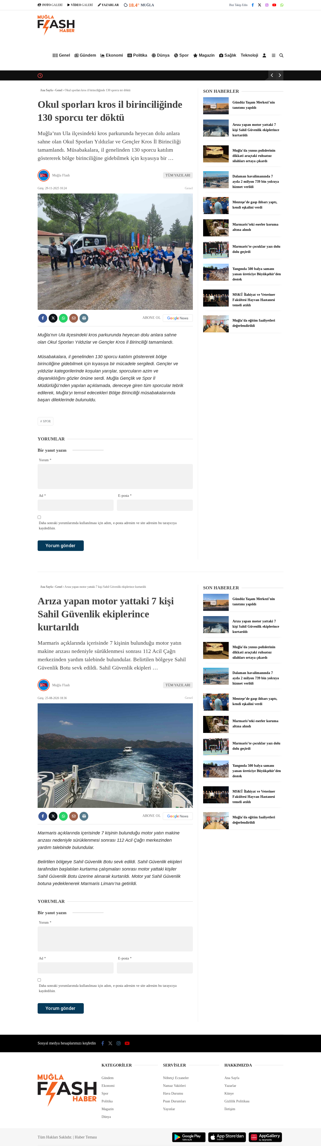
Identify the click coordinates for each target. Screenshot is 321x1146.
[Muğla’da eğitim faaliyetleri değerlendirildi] (216, 331)
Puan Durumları (174, 1101)
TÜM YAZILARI (178, 175)
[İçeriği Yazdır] (83, 318)
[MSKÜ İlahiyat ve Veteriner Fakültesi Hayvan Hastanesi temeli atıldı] (216, 305)
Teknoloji (249, 55)
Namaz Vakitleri (174, 1086)
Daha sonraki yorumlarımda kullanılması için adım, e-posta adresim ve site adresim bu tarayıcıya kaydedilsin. (108, 525)
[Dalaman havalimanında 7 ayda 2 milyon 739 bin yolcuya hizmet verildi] (216, 187)
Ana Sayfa (231, 1078)
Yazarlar (230, 1086)
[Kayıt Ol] (265, 55)
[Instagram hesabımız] (266, 5)
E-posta (125, 496)
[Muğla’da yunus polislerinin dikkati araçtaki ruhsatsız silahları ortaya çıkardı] (216, 161)
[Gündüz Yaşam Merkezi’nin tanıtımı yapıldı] (216, 113)
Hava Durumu (173, 1093)
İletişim (229, 1109)
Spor (184, 55)
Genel (64, 55)
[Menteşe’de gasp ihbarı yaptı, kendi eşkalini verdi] (216, 213)
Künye (229, 1093)
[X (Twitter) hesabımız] (259, 5)
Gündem (88, 55)
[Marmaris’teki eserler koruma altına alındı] (216, 235)
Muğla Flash (61, 175)
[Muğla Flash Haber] (56, 34)
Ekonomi (114, 55)
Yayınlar (169, 1109)
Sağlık (230, 55)
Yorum (45, 460)
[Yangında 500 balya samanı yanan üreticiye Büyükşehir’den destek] (216, 279)
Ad (42, 496)
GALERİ (52, 5)
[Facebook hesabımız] (253, 5)
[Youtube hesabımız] (274, 5)
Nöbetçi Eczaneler (176, 1078)
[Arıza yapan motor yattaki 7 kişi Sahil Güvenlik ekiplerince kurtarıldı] (216, 135)
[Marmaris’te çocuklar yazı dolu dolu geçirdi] (216, 257)
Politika (140, 55)
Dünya (163, 55)
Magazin (207, 55)
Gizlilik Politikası (237, 1101)
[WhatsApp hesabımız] (281, 5)
